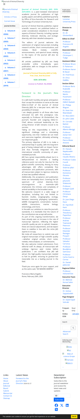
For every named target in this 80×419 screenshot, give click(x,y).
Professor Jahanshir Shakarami (67, 180)
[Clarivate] (69, 360)
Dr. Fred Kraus (68, 75)
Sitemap (6, 398)
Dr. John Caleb (68, 119)
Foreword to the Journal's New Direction (22, 381)
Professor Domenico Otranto (67, 173)
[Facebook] (56, 406)
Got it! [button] (74, 416)
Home (5, 378)
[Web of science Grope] (69, 355)
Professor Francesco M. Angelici (68, 44)
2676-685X (75, 314)
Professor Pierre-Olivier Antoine (68, 140)
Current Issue (9, 21)
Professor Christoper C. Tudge (68, 55)
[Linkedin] (67, 406)
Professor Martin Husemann (67, 94)
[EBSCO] (69, 363)
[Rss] (56, 410)
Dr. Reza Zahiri (68, 116)
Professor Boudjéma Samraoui (67, 249)
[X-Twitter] (61, 406)
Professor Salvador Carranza (67, 241)
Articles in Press (10, 17)
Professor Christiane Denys (67, 194)
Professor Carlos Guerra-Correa (68, 257)
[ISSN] (69, 347)
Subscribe (59, 399)
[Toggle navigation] (39, 4)
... (63, 367)
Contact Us (7, 396)
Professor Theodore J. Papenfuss (67, 212)
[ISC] (69, 350)
